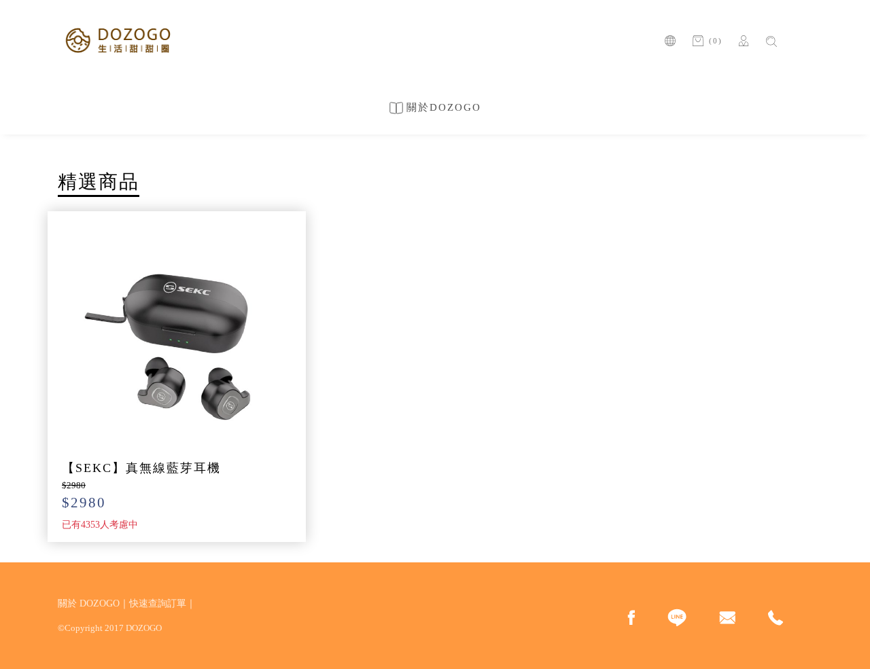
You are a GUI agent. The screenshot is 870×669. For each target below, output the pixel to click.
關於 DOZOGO (89, 603)
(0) (716, 41)
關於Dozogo (443, 107)
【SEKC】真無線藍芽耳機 (141, 468)
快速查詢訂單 (157, 603)
